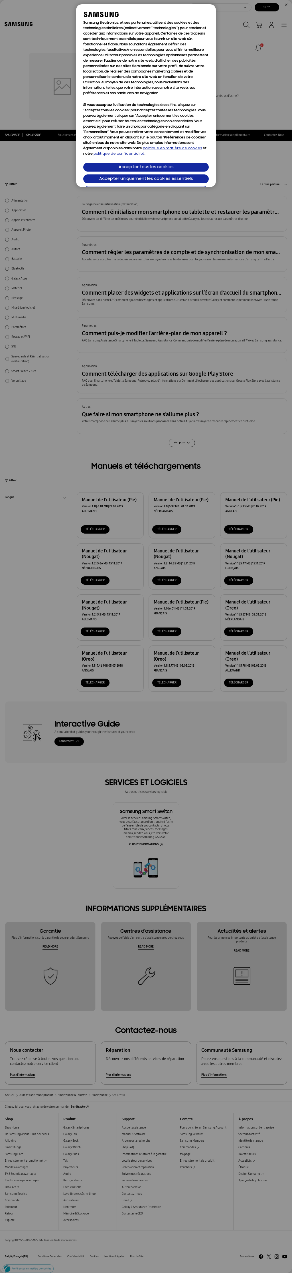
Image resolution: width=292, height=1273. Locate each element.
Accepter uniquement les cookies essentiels (146, 179)
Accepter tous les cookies (146, 167)
